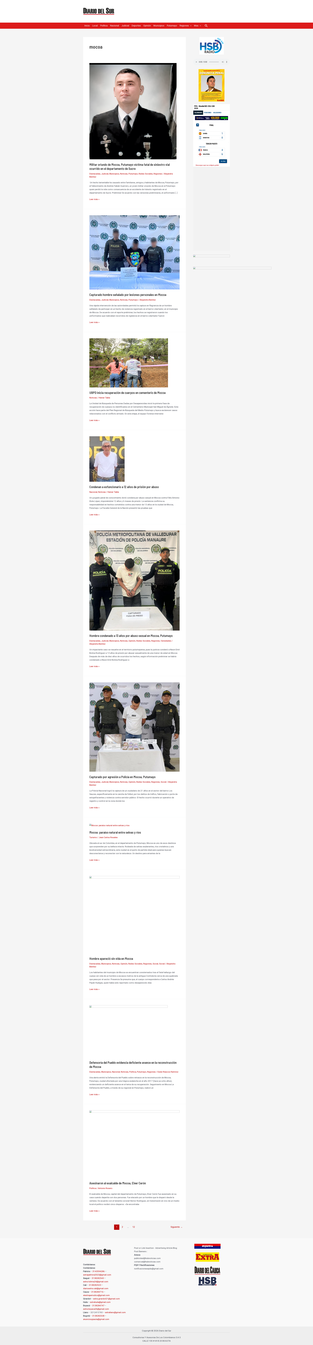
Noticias (124, 174)
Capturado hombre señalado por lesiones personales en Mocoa (127, 295)
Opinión (147, 25)
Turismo (93, 837)
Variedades (166, 641)
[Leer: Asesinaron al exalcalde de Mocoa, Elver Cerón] (134, 1144)
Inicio (87, 25)
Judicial (125, 25)
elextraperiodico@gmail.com (96, 1295)
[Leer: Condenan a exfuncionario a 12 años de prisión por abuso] (107, 459)
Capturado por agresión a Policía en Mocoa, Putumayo (122, 777)
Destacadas (94, 174)
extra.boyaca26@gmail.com (96, 1309)
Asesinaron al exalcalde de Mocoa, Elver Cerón (117, 1183)
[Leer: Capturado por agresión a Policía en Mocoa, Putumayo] (134, 727)
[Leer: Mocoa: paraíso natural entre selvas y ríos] (109, 825)
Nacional (114, 25)
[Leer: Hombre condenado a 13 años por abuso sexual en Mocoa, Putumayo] (134, 580)
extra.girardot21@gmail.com (106, 1298)
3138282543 (98, 1278)
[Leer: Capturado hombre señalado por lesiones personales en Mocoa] (134, 252)
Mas (196, 25)
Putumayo (172, 25)
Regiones (184, 25)
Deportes (136, 25)
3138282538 (98, 1316)
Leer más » (94, 199)
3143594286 (98, 1271)
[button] (190, 25)
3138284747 (98, 1305)
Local (95, 25)
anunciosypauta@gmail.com (96, 1319)
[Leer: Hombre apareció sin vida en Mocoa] (134, 914)
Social (163, 782)
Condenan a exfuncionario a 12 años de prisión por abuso (124, 487)
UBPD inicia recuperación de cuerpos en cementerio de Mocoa (127, 392)
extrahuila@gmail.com (100, 1302)
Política (104, 25)
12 (133, 1227)
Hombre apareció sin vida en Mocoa (111, 958)
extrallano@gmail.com (115, 1312)
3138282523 (95, 1285)
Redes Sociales (146, 174)
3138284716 (97, 1292)
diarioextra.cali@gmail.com (95, 1288)
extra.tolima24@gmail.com (95, 1281)
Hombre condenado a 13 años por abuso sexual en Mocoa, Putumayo (131, 635)
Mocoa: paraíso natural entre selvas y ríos (115, 832)
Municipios (158, 25)
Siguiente (177, 1227)
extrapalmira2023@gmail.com (97, 1275)
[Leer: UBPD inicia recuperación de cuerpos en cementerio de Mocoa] (128, 363)
